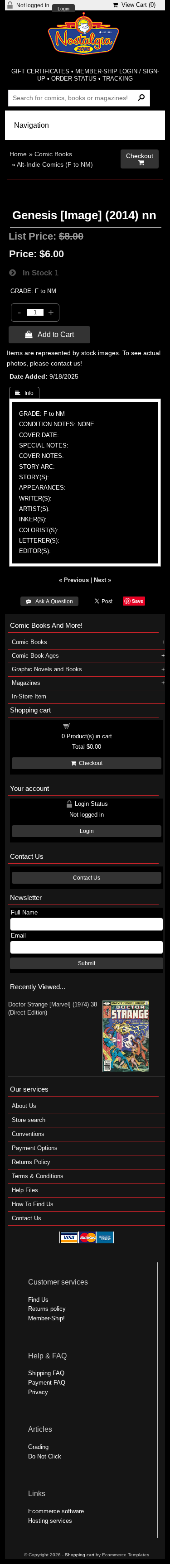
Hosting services (50, 1520)
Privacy (38, 1392)
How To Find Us (32, 1204)
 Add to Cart (49, 334)
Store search (28, 1119)
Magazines (26, 682)
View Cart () (136, 4)
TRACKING (117, 78)
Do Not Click (44, 1456)
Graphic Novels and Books (47, 669)
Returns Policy (31, 1162)
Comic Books (53, 154)
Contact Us (86, 878)
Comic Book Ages (35, 655)
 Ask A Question (49, 601)
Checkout (89, 763)
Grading (38, 1447)
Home (18, 154)
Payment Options (35, 1148)
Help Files (25, 1190)
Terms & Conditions (37, 1176)
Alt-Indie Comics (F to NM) (55, 164)
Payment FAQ (46, 1382)
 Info (24, 393)
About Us (24, 1105)
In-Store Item (29, 696)
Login (63, 8)
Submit (86, 963)
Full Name (24, 912)
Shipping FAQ (46, 1373)
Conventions (28, 1134)
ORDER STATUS (74, 78)
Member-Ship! (46, 1318)
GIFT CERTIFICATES (40, 71)
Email (18, 935)
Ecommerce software (56, 1511)
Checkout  (139, 159)
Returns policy (47, 1308)
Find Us (38, 1299)
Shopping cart (92, 725)
